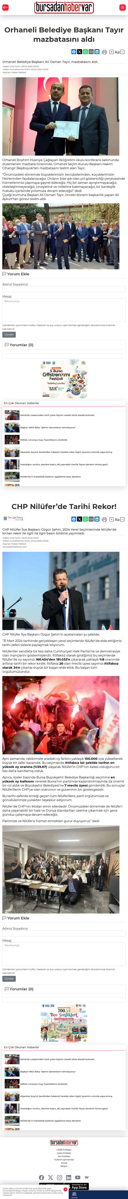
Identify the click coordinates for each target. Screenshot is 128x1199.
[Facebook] (41, 1177)
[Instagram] (59, 1177)
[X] (50, 1177)
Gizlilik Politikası (64, 1150)
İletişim (64, 1166)
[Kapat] (65, 1189)
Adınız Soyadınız (15, 284)
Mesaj (6, 296)
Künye (64, 1163)
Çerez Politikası (64, 1153)
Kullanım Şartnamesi (64, 1159)
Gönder (9, 334)
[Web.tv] (87, 1177)
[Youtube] (78, 1177)
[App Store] (76, 1186)
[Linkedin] (68, 1177)
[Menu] (122, 7)
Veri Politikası (64, 1156)
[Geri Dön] (5, 7)
